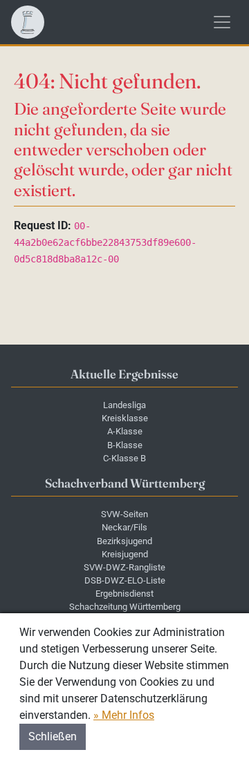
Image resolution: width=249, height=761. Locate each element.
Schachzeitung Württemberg (125, 606)
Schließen (52, 736)
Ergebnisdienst (124, 593)
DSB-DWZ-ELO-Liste (124, 580)
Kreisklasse (125, 418)
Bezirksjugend (124, 541)
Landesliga (124, 405)
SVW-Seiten (124, 514)
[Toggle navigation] (222, 22)
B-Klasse (124, 445)
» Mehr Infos (123, 715)
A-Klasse (124, 431)
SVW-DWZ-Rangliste (124, 567)
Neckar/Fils (124, 527)
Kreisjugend (125, 554)
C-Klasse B (124, 458)
